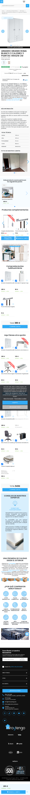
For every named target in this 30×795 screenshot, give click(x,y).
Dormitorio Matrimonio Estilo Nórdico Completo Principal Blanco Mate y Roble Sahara (7, 199)
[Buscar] (27, 5)
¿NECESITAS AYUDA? (15, 691)
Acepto (15, 403)
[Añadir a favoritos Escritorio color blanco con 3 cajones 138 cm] (27, 347)
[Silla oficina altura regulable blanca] (7, 367)
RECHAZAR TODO (15, 407)
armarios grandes (18, 98)
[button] (3, 31)
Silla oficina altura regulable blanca (8, 373)
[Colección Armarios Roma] (15, 253)
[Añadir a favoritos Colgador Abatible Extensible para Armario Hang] (13, 234)
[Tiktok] (9, 713)
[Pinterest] (23, 713)
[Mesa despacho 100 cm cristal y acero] (21, 412)
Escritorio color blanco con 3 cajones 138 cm (21, 350)
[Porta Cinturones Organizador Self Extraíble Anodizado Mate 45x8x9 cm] (22, 220)
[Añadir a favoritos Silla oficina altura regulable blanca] (13, 371)
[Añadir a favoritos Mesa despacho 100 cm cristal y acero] (27, 416)
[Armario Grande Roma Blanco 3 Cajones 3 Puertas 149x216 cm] (7, 276)
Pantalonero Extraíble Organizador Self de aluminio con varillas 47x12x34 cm (21, 442)
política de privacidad (16, 667)
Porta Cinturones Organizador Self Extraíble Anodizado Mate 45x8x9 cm (22, 231)
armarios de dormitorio (12, 100)
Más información (8, 398)
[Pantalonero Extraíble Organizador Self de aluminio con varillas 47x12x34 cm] (21, 435)
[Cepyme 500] (9, 770)
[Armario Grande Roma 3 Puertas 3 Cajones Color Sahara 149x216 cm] (9, 62)
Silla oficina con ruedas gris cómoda (8, 442)
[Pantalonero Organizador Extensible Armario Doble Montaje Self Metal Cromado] (21, 367)
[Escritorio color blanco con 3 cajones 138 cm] (21, 343)
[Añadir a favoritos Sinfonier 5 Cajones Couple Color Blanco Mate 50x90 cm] (27, 280)
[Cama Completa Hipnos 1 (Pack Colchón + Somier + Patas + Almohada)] (7, 459)
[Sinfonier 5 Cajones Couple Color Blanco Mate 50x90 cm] (21, 276)
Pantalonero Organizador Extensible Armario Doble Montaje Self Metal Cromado (21, 373)
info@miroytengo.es (10, 702)
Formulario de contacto (11, 704)
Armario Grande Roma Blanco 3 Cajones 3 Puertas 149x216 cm (8, 283)
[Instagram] (4, 713)
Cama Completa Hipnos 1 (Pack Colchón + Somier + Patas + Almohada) (8, 466)
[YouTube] (19, 713)
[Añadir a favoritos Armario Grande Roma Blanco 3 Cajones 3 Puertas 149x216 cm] (13, 280)
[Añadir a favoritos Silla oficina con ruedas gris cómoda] (13, 440)
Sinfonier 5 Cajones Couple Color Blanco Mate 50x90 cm (21, 283)
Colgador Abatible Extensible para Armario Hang (8, 231)
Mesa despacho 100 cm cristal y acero (21, 419)
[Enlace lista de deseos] (24, 1)
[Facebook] (14, 713)
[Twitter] (5, 720)
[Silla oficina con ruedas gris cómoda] (7, 435)
